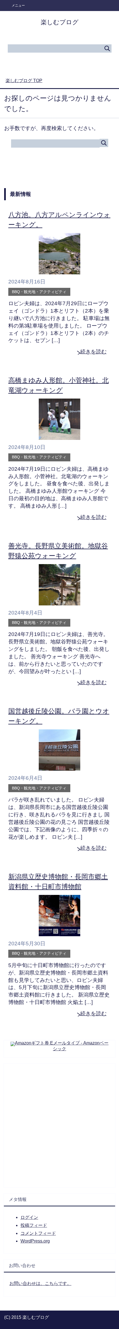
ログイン (29, 1217)
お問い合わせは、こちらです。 (40, 1283)
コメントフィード (38, 1233)
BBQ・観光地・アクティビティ (39, 291)
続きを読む (93, 351)
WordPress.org (35, 1241)
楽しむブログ (60, 22)
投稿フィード (33, 1225)
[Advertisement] (59, 1122)
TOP (24, 80)
